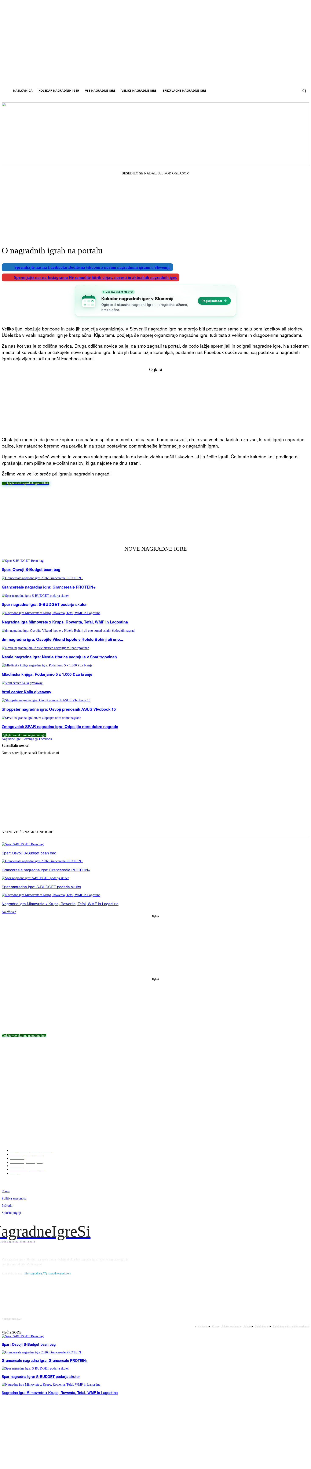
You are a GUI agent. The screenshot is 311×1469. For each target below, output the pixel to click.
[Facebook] (39, 497)
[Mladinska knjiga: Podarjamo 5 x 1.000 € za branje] (47, 665)
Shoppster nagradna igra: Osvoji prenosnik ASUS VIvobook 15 (59, 709)
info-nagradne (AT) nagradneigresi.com (47, 1273)
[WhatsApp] (85, 497)
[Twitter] (54, 497)
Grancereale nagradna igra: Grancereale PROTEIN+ (49, 587)
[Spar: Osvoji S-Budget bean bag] (23, 560)
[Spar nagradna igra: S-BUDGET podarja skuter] (35, 595)
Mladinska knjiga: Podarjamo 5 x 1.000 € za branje (47, 674)
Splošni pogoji (11, 1213)
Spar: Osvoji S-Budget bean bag (31, 569)
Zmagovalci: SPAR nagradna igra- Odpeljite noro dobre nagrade (60, 726)
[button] (304, 91)
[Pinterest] (70, 497)
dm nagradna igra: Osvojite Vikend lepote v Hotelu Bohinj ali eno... (62, 639)
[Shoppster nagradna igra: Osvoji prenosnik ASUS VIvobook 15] (46, 700)
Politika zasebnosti (14, 1198)
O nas (6, 1191)
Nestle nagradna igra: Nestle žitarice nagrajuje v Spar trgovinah (59, 657)
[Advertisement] (155, 205)
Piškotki (7, 1205)
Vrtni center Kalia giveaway (26, 692)
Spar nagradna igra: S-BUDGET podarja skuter (44, 604)
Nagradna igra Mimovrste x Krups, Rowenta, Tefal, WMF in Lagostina (65, 622)
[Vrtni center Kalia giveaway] (22, 683)
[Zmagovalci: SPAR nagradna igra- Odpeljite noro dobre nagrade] (41, 718)
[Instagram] (21, 1294)
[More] (100, 496)
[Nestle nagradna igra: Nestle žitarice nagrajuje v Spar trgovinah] (45, 648)
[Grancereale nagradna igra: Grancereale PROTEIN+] (42, 578)
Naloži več (9, 912)
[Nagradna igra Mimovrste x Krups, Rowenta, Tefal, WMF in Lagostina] (51, 613)
